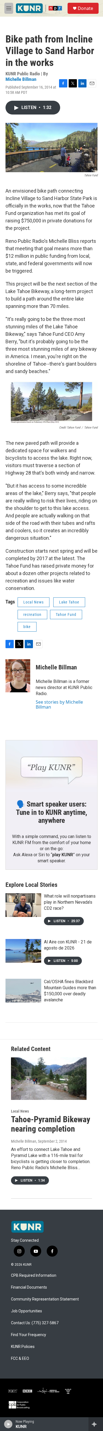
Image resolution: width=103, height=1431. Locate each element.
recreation (32, 614)
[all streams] (95, 1424)
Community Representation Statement (45, 1299)
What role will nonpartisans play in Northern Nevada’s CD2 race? (70, 902)
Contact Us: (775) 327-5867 (35, 1323)
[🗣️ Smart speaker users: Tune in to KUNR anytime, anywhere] (51, 766)
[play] (8, 1424)
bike (27, 626)
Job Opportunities (26, 1311)
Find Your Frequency (28, 1335)
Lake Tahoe (69, 602)
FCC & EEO (20, 1358)
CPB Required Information (33, 1275)
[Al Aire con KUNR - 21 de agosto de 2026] (23, 951)
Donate (85, 8)
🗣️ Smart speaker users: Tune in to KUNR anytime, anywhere (51, 812)
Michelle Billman (20, 79)
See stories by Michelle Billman (59, 704)
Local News (33, 602)
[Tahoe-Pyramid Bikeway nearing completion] (49, 1078)
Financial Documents (29, 1287)
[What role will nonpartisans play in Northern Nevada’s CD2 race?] (23, 905)
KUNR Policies (23, 1347)
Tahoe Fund (66, 614)
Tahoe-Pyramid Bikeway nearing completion (50, 1124)
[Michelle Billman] (17, 675)
